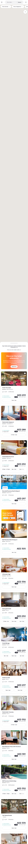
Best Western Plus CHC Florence (14, 746)
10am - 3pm (14, 759)
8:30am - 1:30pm (6, 793)
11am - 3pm (20, 690)
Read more (14, 366)
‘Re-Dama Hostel (14, 815)
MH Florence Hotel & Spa (14, 781)
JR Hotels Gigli (14, 574)
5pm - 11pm (22, 621)
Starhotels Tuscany (14, 712)
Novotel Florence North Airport (14, 491)
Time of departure (17, 6)
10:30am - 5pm (14, 434)
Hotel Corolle (14, 677)
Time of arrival (5, 6)
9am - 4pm (14, 793)
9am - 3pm (14, 552)
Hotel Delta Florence (14, 456)
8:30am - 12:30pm (6, 469)
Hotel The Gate (14, 387)
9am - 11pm (14, 469)
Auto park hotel (14, 608)
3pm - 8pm (22, 655)
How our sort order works (13, 349)
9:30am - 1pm (6, 621)
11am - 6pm (14, 503)
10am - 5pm (14, 400)
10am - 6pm (21, 469)
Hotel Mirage (14, 643)
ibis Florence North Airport (14, 539)
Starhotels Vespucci (14, 422)
